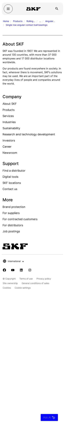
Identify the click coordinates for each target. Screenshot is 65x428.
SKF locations (12, 182)
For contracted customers (20, 219)
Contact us (10, 189)
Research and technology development (29, 134)
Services (8, 116)
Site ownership (10, 283)
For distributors (13, 225)
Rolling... (31, 21)
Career (7, 146)
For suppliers (11, 213)
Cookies (7, 287)
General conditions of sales (35, 283)
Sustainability (11, 128)
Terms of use (26, 278)
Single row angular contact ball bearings (26, 25)
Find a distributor (14, 170)
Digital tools (10, 176)
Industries (9, 122)
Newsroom (10, 152)
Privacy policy (43, 278)
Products (17, 21)
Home (6, 21)
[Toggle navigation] (8, 9)
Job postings (11, 231)
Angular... (50, 21)
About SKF (10, 103)
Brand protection (14, 207)
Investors (9, 140)
